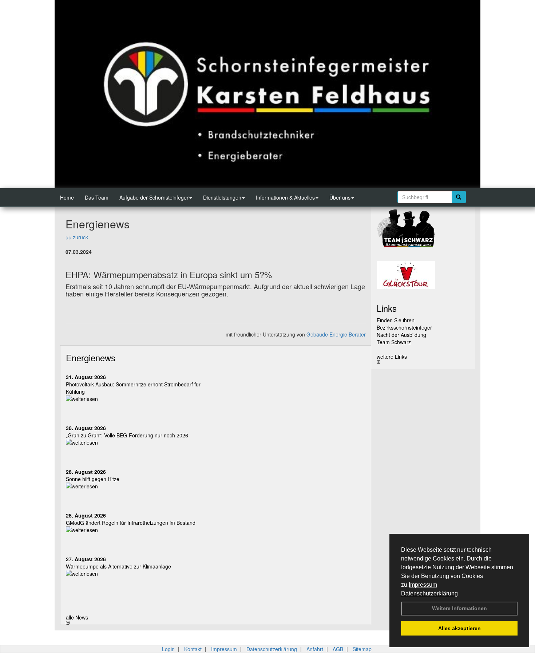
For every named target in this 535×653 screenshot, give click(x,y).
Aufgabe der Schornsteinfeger (154, 197)
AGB (338, 649)
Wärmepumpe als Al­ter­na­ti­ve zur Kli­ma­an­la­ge (118, 566)
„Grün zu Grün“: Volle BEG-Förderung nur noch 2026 (127, 435)
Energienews (90, 357)
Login (168, 649)
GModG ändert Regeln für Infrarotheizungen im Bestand (130, 522)
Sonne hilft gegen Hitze (92, 479)
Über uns (339, 197)
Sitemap (362, 649)
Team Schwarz (394, 342)
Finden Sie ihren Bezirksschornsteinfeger (404, 323)
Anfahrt (314, 649)
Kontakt (193, 649)
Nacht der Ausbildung (401, 334)
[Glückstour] (423, 275)
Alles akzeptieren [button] (459, 628)
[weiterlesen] (138, 398)
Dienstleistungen (222, 197)
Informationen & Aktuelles (285, 197)
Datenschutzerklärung (429, 593)
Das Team (96, 197)
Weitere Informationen (459, 608)
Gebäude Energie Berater (336, 334)
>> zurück (77, 237)
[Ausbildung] (423, 230)
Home (67, 197)
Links (387, 308)
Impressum (423, 585)
